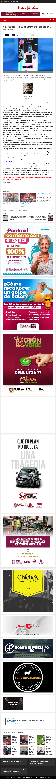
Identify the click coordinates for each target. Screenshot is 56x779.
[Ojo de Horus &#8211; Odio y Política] (11, 197)
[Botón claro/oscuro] (51, 20)
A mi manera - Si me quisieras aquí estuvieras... (18, 210)
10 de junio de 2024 (8, 29)
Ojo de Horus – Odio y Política (10, 202)
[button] (5, 19)
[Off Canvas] (2, 19)
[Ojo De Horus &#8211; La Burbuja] (45, 198)
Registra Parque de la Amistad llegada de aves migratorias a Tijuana (49, 740)
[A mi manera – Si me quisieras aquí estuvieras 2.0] (28, 197)
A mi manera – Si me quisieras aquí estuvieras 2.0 (27, 203)
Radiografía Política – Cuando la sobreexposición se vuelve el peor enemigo (15, 751)
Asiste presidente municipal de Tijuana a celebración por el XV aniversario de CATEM (14, 741)
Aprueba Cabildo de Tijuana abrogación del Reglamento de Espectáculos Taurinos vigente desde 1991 (49, 754)
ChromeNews (39, 777)
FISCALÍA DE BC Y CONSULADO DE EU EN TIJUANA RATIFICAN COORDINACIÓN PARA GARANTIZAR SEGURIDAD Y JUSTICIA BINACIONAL (32, 755)
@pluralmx (10, 718)
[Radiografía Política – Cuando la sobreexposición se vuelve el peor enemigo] (7, 750)
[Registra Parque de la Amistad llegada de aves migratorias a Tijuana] (41, 740)
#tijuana (13, 722)
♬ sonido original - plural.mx (15, 724)
